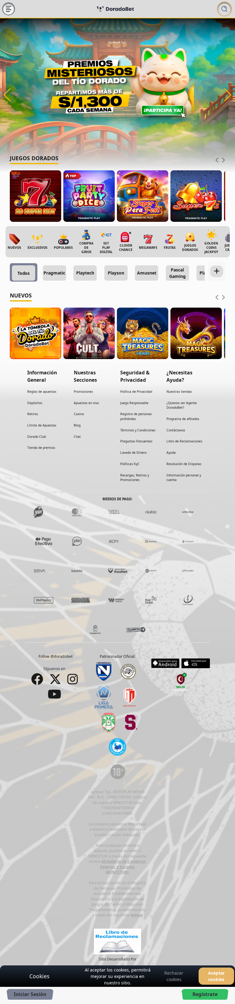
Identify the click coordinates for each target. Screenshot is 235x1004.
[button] (7, 95)
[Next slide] (223, 160)
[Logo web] (115, 8)
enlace (137, 915)
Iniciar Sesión (30, 994)
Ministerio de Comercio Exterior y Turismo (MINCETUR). (123, 867)
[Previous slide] (217, 160)
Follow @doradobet (56, 656)
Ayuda (171, 452)
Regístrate (205, 994)
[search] (224, 9)
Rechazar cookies (173, 976)
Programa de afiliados (182, 419)
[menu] (8, 8)
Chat (77, 436)
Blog (77, 425)
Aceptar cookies (216, 976)
